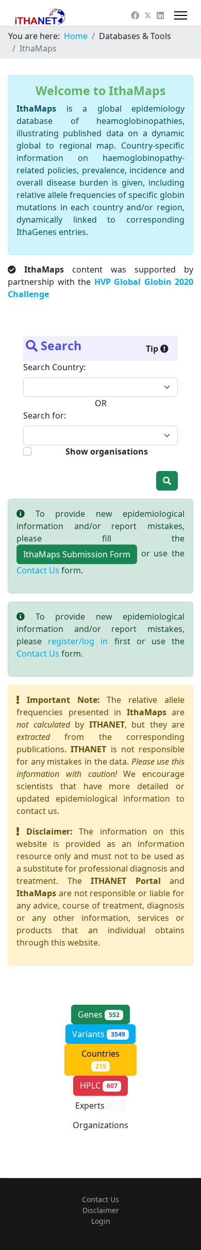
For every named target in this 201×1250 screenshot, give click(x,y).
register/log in (78, 641)
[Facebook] (135, 15)
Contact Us (37, 570)
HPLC (99, 1085)
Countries (100, 1059)
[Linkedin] (160, 15)
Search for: (44, 415)
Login (100, 1221)
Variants (98, 1034)
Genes (99, 1014)
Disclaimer (100, 1210)
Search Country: (54, 367)
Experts (98, 1105)
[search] (167, 481)
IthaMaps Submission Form (76, 554)
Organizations (100, 1130)
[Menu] (180, 15)
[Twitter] (148, 15)
